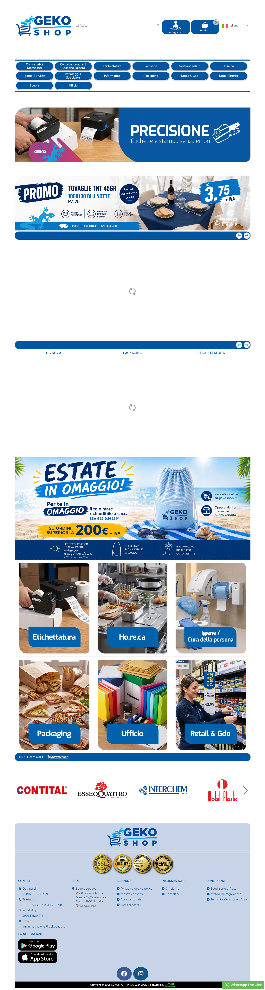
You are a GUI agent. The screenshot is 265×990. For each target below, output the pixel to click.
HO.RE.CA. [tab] (54, 353)
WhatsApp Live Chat (246, 985)
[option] (34, 66)
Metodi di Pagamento (226, 894)
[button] (239, 169)
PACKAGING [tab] (132, 353)
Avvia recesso (130, 905)
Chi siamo (172, 888)
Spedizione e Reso (223, 888)
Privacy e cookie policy (136, 888)
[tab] (219, 168)
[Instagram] (140, 974)
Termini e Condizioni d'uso (229, 899)
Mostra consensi (132, 894)
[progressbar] (132, 291)
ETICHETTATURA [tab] (211, 353)
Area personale (131, 899)
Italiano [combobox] (233, 25)
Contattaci (173, 894)
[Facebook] (124, 974)
